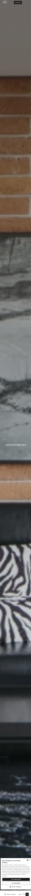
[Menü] (26, 3)
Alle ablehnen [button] (16, 883)
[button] (27, 894)
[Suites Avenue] (4, 2)
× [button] (29, 860)
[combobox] (27, 860)
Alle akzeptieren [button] (16, 879)
